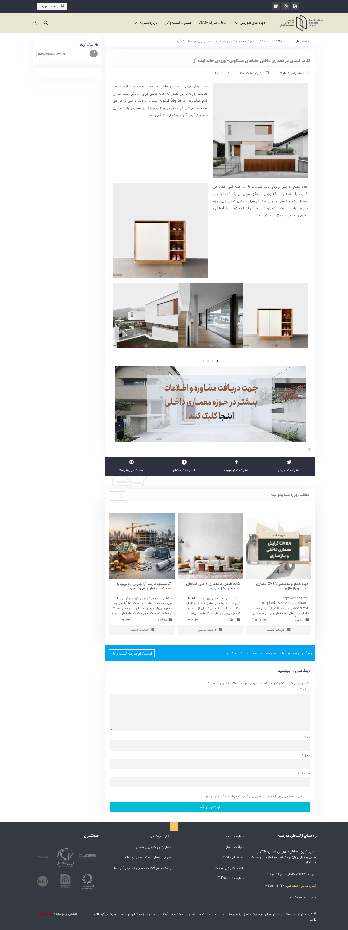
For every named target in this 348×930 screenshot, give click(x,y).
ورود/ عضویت (49, 6)
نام (307, 736)
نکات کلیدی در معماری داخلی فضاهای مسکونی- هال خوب (213, 586)
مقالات (279, 41)
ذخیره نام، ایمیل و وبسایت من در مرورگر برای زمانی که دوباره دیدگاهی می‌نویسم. (254, 796)
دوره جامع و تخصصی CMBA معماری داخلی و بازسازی (282, 586)
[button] (119, 319)
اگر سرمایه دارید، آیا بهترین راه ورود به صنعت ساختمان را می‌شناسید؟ (144, 586)
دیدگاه (305, 689)
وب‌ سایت (304, 773)
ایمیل (306, 755)
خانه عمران (45, 914)
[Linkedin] (276, 6)
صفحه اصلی (302, 41)
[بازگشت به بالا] (174, 826)
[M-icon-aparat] (295, 6)
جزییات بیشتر (139, 629)
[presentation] (122, 496)
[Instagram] (285, 6)
